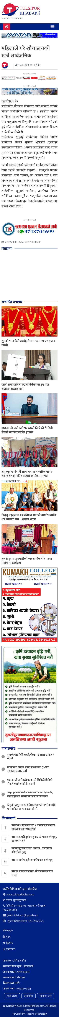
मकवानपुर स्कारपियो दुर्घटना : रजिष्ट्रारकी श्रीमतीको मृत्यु (31, 850)
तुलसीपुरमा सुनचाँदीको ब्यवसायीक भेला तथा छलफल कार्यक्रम (27, 561)
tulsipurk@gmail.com (26, 915)
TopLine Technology (36, 1014)
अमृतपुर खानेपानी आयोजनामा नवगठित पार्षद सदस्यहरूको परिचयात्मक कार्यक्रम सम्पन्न (27, 473)
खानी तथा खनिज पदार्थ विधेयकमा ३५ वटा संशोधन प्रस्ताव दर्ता (25, 386)
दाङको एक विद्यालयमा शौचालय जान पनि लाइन (32, 873)
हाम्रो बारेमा (12, 996)
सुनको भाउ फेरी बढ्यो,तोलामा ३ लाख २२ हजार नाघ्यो (28, 343)
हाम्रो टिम (28, 996)
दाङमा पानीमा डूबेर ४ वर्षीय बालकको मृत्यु (32, 860)
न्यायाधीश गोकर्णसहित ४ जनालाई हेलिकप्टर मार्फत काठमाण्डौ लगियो (33, 827)
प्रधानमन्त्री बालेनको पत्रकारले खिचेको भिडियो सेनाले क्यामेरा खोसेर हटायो (27, 430)
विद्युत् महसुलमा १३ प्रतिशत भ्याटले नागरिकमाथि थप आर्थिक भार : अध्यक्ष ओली (29, 517)
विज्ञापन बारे (46, 996)
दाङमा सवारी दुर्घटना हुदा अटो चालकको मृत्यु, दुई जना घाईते (34, 839)
